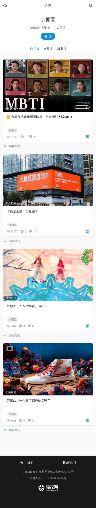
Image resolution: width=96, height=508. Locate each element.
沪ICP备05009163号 (61, 471)
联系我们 (69, 462)
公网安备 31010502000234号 (48, 478)
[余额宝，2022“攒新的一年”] (48, 275)
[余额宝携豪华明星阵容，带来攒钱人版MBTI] (48, 86)
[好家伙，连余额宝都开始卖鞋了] (48, 369)
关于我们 (26, 462)
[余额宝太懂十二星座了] (48, 180)
